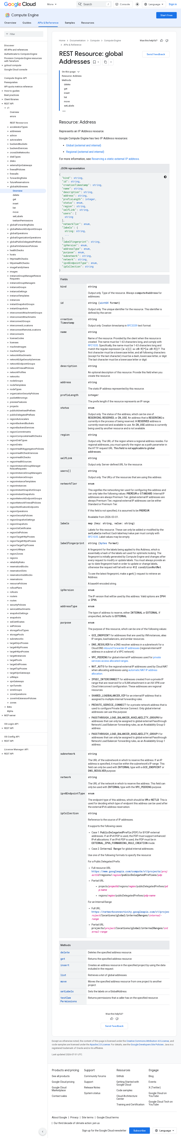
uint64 (104, 302)
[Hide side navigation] (42, 1131)
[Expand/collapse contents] (78, 72)
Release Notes (92, 1087)
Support (88, 1081)
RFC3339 (132, 325)
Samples (70, 22)
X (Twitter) (155, 1087)
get (62, 958)
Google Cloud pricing (63, 1081)
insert (64, 965)
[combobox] (94, 4)
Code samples (124, 1090)
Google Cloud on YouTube (158, 1094)
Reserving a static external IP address (115, 159)
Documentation (78, 40)
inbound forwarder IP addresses (121, 648)
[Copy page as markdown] (105, 62)
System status (92, 1093)
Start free (166, 15)
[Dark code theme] (165, 177)
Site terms (88, 1117)
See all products (61, 1076)
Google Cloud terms (108, 1117)
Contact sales (59, 1096)
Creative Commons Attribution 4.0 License (147, 1041)
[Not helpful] (167, 40)
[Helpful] (161, 40)
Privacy (74, 1117)
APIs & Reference (48, 22)
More (50, 4)
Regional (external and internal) (85, 151)
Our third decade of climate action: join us (77, 1123)
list (63, 975)
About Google (59, 1117)
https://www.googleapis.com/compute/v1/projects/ (127, 871)
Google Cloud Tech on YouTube (161, 1103)
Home (62, 40)
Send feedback (156, 54)
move (63, 981)
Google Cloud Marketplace (59, 1089)
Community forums (95, 1076)
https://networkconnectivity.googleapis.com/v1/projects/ (133, 911)
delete (65, 952)
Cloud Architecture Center (126, 1097)
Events (152, 1081)
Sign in (173, 4)
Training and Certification (130, 1104)
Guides (26, 22)
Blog (151, 1076)
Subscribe (139, 1130)
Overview (10, 22)
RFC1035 (93, 345)
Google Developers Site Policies (147, 1044)
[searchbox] (23, 34)
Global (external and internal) (83, 145)
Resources (87, 22)
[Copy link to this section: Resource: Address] (99, 122)
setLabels (67, 991)
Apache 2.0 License (100, 1044)
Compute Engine (25, 15)
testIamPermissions (68, 999)
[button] (23, 65)
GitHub (120, 1076)
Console (125, 4)
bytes (103, 543)
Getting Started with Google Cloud (127, 1083)
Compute (95, 40)
